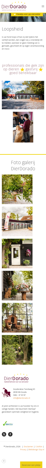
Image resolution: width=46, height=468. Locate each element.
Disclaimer (28, 447)
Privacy (23, 450)
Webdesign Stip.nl (36, 450)
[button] (43, 6)
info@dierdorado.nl (21, 398)
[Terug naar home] (14, 6)
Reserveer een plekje (31, 465)
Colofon (38, 447)
